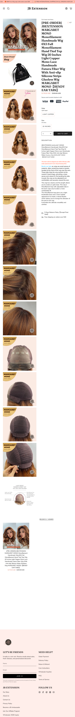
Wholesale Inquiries (45, 672)
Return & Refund (44, 664)
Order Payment (44, 657)
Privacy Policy (32, 680)
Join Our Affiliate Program (11, 711)
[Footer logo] (8, 642)
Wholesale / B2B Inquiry (11, 715)
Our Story (6, 692)
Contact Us (6, 700)
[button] (8, 8)
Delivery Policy (43, 660)
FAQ (40, 676)
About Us (6, 696)
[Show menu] (4, 8)
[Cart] (71, 8)
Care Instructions (44, 668)
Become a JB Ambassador (11, 707)
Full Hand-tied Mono (47, 19)
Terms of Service (9, 682)
